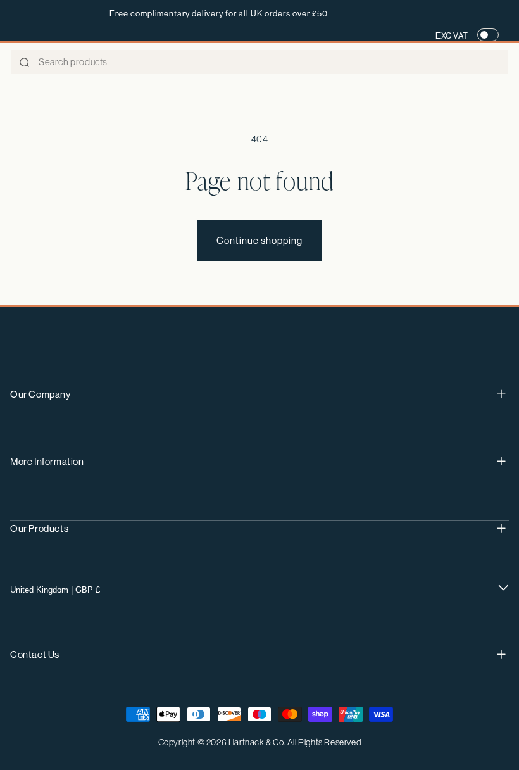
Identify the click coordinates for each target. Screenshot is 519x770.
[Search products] (24, 62)
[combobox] (259, 62)
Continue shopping (259, 240)
